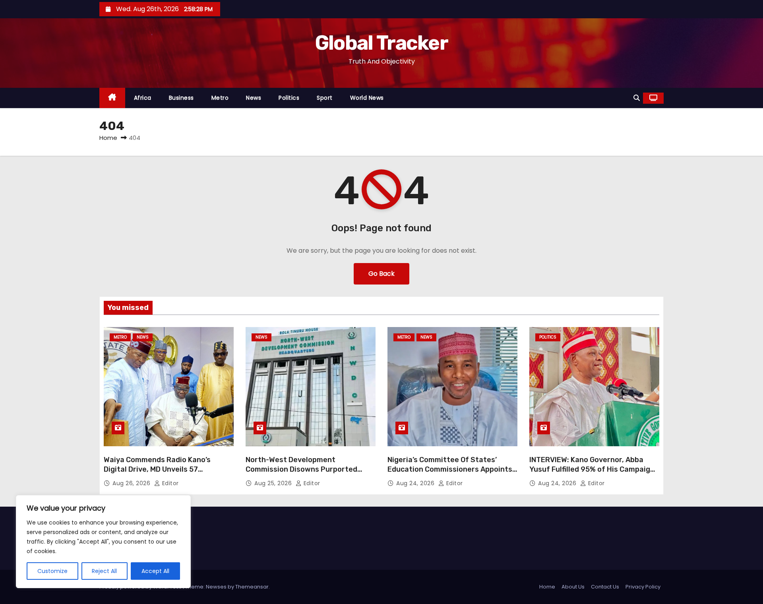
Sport (325, 98)
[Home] (112, 98)
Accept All (155, 571)
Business (181, 98)
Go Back (381, 273)
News (253, 98)
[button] (636, 98)
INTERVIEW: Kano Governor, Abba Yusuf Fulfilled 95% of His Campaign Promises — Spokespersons (592, 469)
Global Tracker (381, 43)
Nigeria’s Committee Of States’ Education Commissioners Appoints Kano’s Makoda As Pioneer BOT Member (449, 474)
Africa (142, 98)
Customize (52, 571)
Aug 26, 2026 (132, 483)
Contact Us (605, 586)
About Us (573, 586)
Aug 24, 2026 (416, 483)
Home (108, 138)
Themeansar (252, 586)
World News (367, 98)
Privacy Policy (643, 586)
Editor (169, 483)
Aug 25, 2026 (274, 483)
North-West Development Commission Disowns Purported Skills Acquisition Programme (301, 469)
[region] (103, 541)
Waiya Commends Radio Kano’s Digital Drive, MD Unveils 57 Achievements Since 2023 (157, 469)
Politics (289, 98)
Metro (220, 98)
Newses (216, 586)
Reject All (104, 571)
